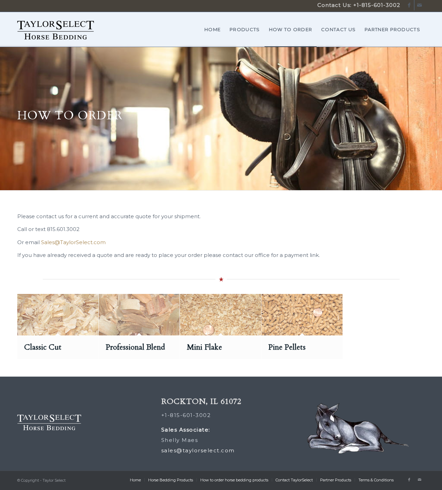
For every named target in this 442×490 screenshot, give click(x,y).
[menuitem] (212, 29)
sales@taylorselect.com (198, 450)
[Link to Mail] (419, 5)
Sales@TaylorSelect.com (73, 242)
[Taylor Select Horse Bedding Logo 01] (55, 38)
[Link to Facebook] (409, 5)
